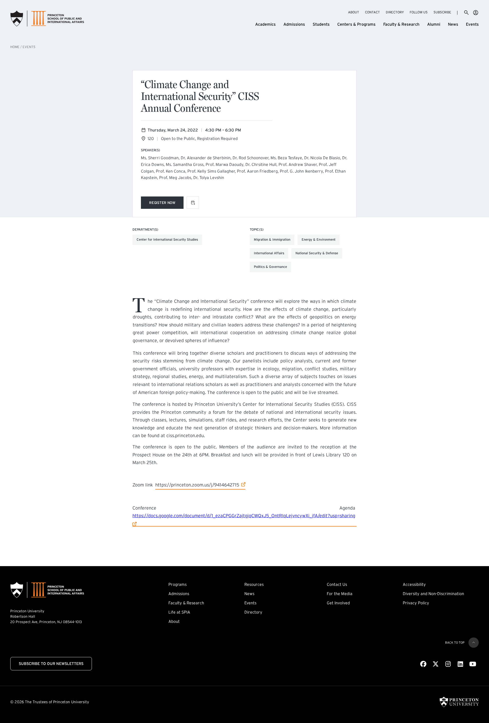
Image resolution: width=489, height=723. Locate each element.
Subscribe (442, 12)
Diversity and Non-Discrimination (433, 593)
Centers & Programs (356, 24)
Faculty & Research (401, 24)
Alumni (433, 24)
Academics (265, 24)
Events (472, 24)
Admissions (294, 24)
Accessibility (414, 584)
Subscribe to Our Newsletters (51, 663)
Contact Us (337, 584)
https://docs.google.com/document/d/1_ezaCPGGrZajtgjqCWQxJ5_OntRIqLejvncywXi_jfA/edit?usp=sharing (243, 515)
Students (321, 24)
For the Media (339, 593)
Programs (177, 584)
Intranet (476, 13)
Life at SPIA (179, 612)
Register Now (166, 203)
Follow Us (419, 12)
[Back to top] (473, 642)
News (453, 24)
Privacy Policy (416, 602)
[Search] (466, 13)
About (353, 12)
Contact (372, 12)
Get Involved (338, 602)
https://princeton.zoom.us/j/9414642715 (197, 484)
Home (15, 47)
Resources (254, 584)
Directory (395, 12)
